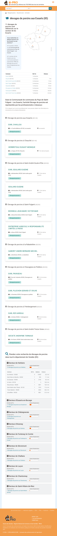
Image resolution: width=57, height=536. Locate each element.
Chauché (8, 78)
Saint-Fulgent (9, 83)
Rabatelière (8, 85)
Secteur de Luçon (15, 466)
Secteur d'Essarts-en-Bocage (20, 400)
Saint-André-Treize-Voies (11, 93)
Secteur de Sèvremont (17, 446)
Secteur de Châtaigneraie (18, 412)
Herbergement (9, 90)
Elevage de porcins (12, 12)
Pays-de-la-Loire (20, 12)
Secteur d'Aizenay (15, 424)
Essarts (7, 76)
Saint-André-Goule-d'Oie (11, 81)
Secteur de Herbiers (16, 363)
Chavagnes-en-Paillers (11, 88)
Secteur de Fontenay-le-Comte (20, 434)
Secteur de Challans (16, 456)
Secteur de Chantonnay (17, 476)
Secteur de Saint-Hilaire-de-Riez (21, 486)
